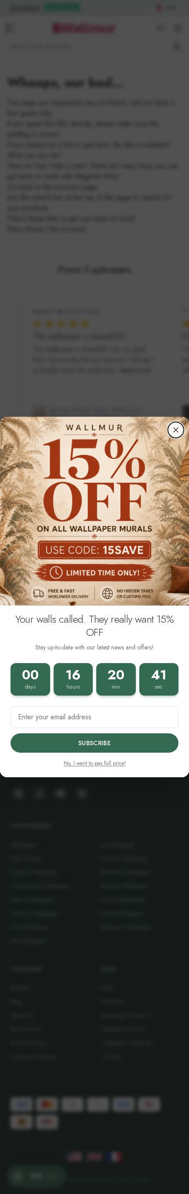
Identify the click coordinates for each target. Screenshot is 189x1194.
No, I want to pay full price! (95, 763)
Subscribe (94, 743)
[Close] (176, 430)
